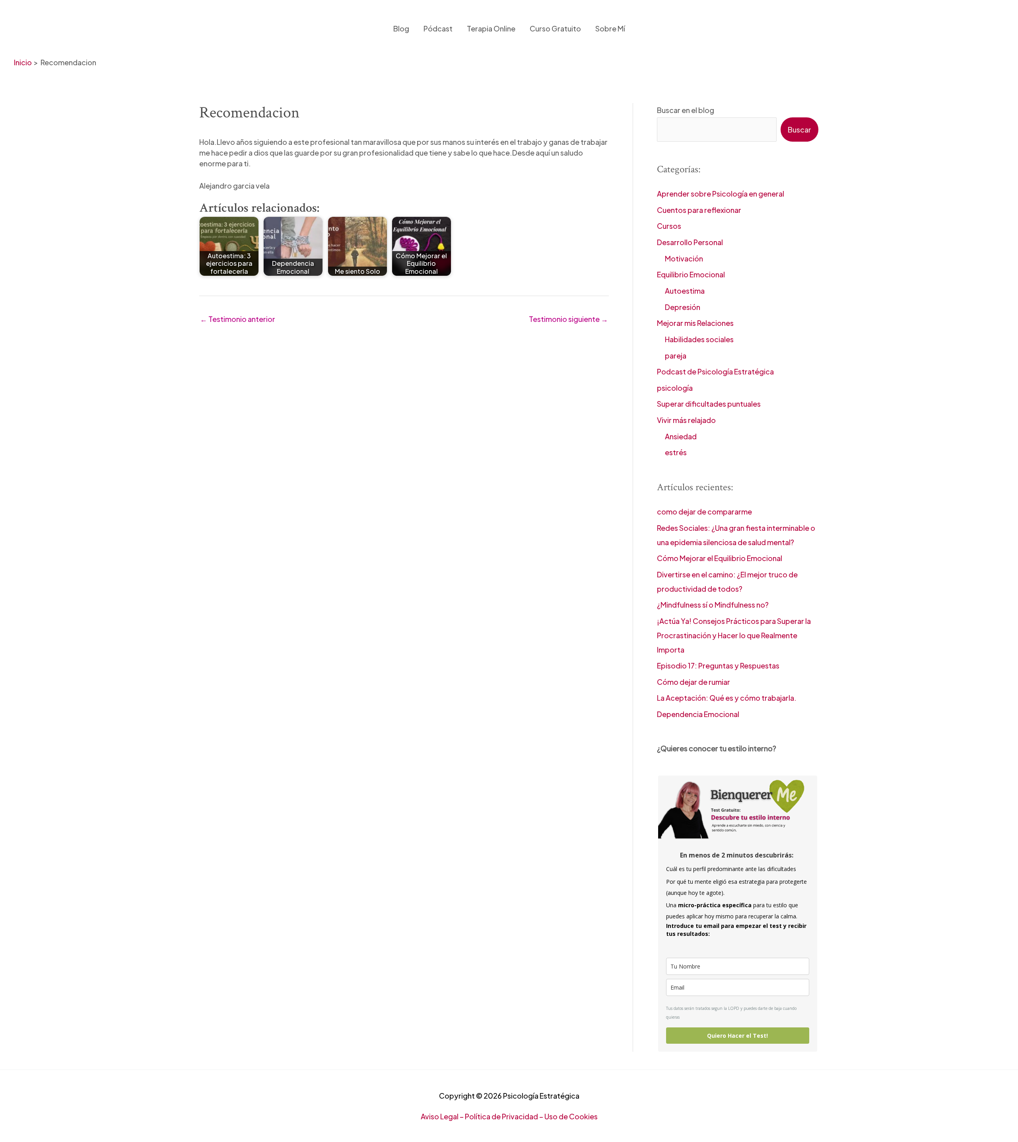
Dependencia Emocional (698, 714)
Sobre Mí (610, 28)
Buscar (799, 129)
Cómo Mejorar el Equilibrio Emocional (719, 558)
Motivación (684, 258)
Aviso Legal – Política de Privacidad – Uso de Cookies (509, 1116)
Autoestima (685, 290)
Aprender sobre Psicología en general (720, 193)
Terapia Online (491, 28)
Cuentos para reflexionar (699, 209)
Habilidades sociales (699, 339)
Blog (401, 28)
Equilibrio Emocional (691, 274)
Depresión (682, 307)
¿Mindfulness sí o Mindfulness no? (713, 604)
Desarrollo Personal (690, 242)
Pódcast (438, 28)
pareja (675, 355)
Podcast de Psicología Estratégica (715, 371)
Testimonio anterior (237, 319)
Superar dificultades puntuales (709, 403)
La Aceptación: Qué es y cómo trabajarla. (727, 697)
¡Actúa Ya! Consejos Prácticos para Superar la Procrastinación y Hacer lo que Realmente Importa (734, 635)
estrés (676, 452)
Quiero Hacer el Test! (737, 1035)
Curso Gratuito (555, 28)
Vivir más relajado (686, 420)
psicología (675, 387)
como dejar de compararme (704, 511)
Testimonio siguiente (568, 319)
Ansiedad (681, 436)
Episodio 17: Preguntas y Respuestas (718, 665)
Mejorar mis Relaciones (695, 322)
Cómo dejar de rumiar (693, 681)
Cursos (669, 225)
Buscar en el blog (685, 110)
